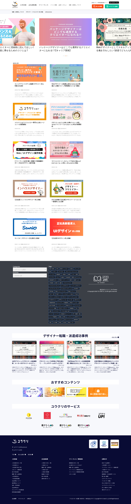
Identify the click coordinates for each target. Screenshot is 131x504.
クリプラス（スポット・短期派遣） (110, 467)
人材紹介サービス (106, 469)
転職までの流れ (45, 474)
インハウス (51, 274)
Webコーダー (71, 322)
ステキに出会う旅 (65, 311)
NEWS (29, 454)
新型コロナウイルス (76, 277)
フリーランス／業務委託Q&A (76, 469)
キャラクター (56, 311)
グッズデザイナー (65, 285)
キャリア (56, 314)
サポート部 (51, 294)
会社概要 (14, 498)
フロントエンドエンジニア (71, 271)
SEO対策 (51, 291)
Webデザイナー (69, 305)
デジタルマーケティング (66, 288)
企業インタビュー (63, 5)
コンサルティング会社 (68, 294)
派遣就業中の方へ (53, 280)
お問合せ (29, 498)
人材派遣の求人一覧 (17, 463)
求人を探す (21, 454)
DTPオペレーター (63, 300)
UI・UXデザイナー (53, 300)
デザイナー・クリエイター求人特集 (34, 12)
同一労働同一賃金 (77, 314)
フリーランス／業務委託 (76, 459)
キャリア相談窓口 (53, 317)
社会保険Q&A (15, 487)
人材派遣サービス (106, 465)
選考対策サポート (46, 478)
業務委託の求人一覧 (74, 463)
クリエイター (78, 305)
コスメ (57, 277)
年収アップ (58, 294)
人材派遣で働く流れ (17, 467)
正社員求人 (76, 288)
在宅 (57, 268)
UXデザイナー (78, 317)
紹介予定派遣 (52, 305)
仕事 (50, 311)
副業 (61, 283)
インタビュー (52, 319)
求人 (77, 308)
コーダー (71, 300)
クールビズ (59, 319)
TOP (13, 454)
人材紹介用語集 (45, 472)
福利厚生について (16, 483)
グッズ (50, 314)
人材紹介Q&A (45, 469)
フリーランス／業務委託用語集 (76, 472)
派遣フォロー (77, 280)
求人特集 (55, 322)
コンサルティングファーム (108, 485)
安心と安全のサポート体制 (108, 483)
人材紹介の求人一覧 (46, 463)
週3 (50, 271)
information (48, 12)
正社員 (64, 322)
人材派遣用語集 (16, 478)
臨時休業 (76, 319)
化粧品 (62, 277)
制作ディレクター (64, 268)
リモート (55, 271)
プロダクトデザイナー (63, 308)
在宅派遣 (51, 283)
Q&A (64, 317)
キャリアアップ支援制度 (62, 302)
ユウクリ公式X (18, 450)
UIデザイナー (78, 300)
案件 (71, 280)
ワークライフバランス (54, 285)
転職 (69, 274)
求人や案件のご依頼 (106, 487)
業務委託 (72, 308)
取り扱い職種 (105, 476)
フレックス (77, 268)
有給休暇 (68, 277)
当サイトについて (68, 319)
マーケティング (60, 305)
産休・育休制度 (16, 485)
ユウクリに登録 (113, 6)
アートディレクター (73, 297)
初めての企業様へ (106, 463)
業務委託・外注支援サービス (109, 474)
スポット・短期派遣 (17, 469)
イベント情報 (53, 5)
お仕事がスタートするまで (75, 465)
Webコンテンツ (71, 291)
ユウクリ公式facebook (20, 447)
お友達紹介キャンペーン (65, 314)
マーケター (61, 271)
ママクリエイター (67, 283)
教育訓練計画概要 (16, 492)
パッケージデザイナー (76, 285)
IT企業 (76, 294)
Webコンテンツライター (60, 291)
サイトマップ (21, 498)
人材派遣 (23, 5)
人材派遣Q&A (15, 476)
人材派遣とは (15, 465)
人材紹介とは (45, 465)
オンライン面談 (52, 308)
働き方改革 (51, 268)
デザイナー (64, 297)
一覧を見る (114, 337)
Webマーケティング (63, 280)
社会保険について (16, 481)
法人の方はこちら (114, 2)
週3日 (56, 283)
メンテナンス (70, 317)
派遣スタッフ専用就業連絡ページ (100, 2)
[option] (67, 35)
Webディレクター (74, 302)
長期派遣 (58, 274)
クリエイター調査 (106, 481)
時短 (60, 322)
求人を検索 (99, 6)
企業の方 (104, 459)
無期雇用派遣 (52, 302)
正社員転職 (33, 5)
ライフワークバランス (54, 288)
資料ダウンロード (106, 489)
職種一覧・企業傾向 (17, 474)
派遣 (50, 322)
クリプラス (51, 277)
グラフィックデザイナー (54, 297)
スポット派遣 (75, 274)
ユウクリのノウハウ (106, 478)
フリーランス (43, 5)
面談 (60, 317)
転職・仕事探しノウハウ (75, 5)
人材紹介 (64, 274)
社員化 (71, 268)
